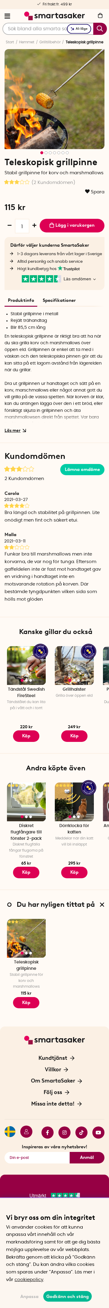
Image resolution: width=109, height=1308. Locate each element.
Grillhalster (74, 689)
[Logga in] (23, 1132)
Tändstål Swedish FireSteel (26, 692)
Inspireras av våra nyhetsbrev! (54, 1147)
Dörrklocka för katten (74, 829)
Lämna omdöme (82, 469)
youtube (96, 1132)
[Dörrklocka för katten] (74, 802)
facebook (45, 1132)
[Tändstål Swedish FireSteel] (26, 665)
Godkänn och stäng (67, 1296)
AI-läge (82, 29)
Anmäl (87, 1157)
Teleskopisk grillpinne (26, 965)
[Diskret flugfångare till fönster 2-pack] (26, 802)
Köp (26, 736)
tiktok (79, 1132)
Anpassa (29, 1296)
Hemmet (26, 42)
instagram (62, 1132)
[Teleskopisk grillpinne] (26, 938)
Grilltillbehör (50, 42)
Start (10, 42)
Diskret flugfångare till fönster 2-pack (26, 832)
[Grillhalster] (74, 665)
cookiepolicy (29, 1279)
